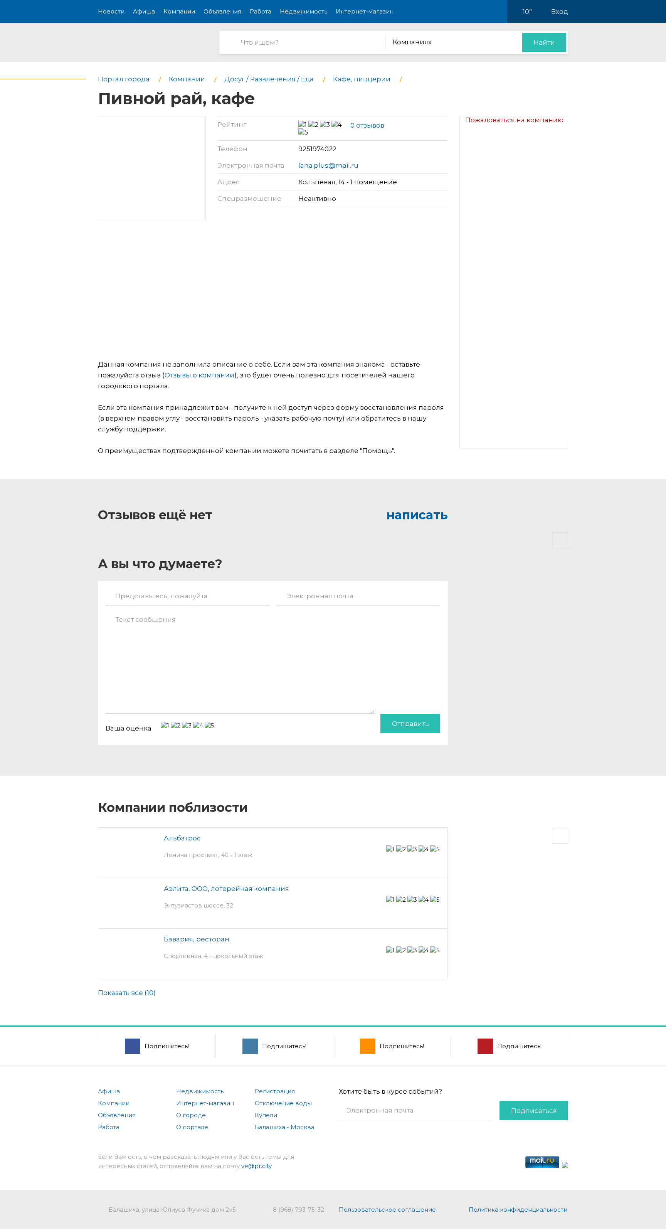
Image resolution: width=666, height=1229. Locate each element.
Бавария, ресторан (196, 939)
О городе (191, 1115)
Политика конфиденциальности (518, 1209)
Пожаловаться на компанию (514, 120)
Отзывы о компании (199, 375)
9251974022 (317, 149)
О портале (192, 1127)
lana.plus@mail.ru (328, 165)
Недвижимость (303, 11)
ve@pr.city (256, 1166)
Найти (544, 42)
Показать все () (127, 993)
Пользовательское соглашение (387, 1209)
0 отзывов (367, 125)
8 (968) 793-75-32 (298, 1209)
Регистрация (275, 1091)
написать (417, 514)
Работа (260, 11)
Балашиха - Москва (284, 1127)
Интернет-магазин (365, 11)
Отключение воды (283, 1103)
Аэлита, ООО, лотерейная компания (226, 888)
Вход (559, 11)
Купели (266, 1115)
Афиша (144, 11)
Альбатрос (182, 838)
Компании (179, 11)
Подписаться (534, 1111)
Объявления (222, 11)
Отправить (410, 723)
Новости (111, 11)
